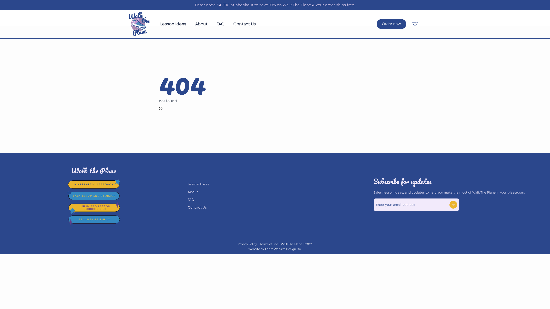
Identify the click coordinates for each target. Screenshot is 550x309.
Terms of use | (270, 244)
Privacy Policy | (248, 244)
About (201, 24)
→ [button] (453, 204)
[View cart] (415, 24)
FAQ (220, 24)
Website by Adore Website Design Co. (275, 249)
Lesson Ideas (173, 24)
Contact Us (244, 24)
